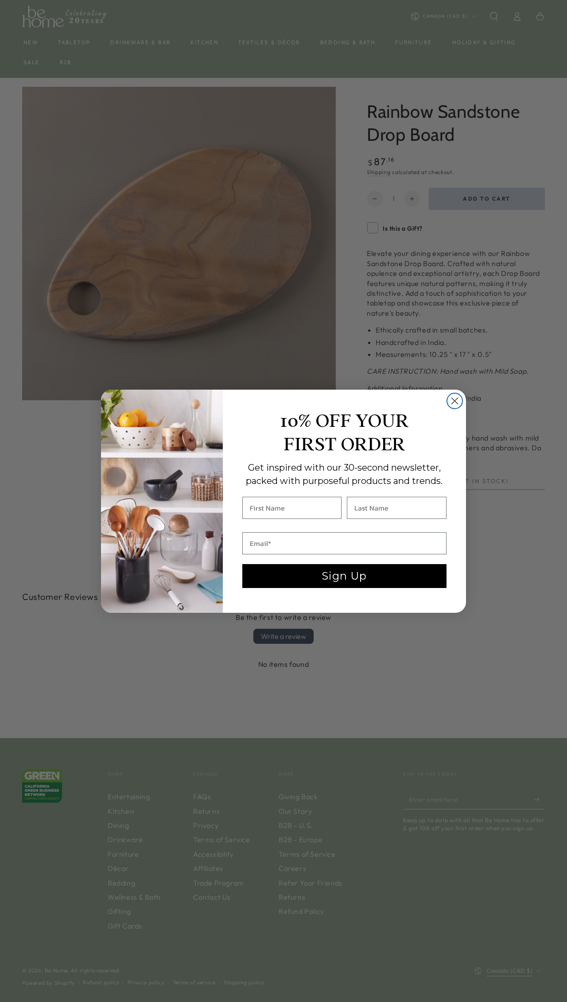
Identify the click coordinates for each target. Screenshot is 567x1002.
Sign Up (344, 575)
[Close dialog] (454, 401)
